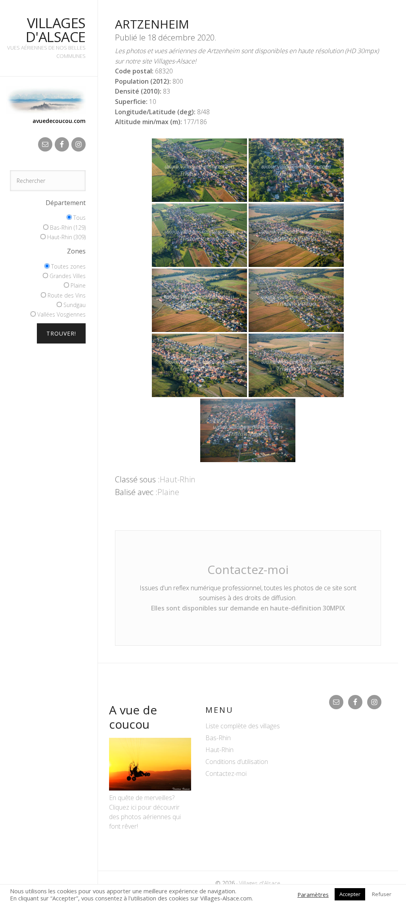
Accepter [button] (349, 894)
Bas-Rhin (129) (67, 227)
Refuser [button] (381, 894)
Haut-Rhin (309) (66, 237)
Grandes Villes (67, 276)
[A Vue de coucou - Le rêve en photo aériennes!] (150, 788)
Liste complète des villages (242, 726)
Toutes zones (68, 266)
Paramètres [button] (313, 894)
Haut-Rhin (177, 479)
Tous (79, 217)
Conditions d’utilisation (236, 761)
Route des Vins (66, 295)
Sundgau (74, 305)
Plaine (77, 285)
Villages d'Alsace (56, 29)
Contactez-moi (248, 569)
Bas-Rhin (218, 737)
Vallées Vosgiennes (61, 314)
